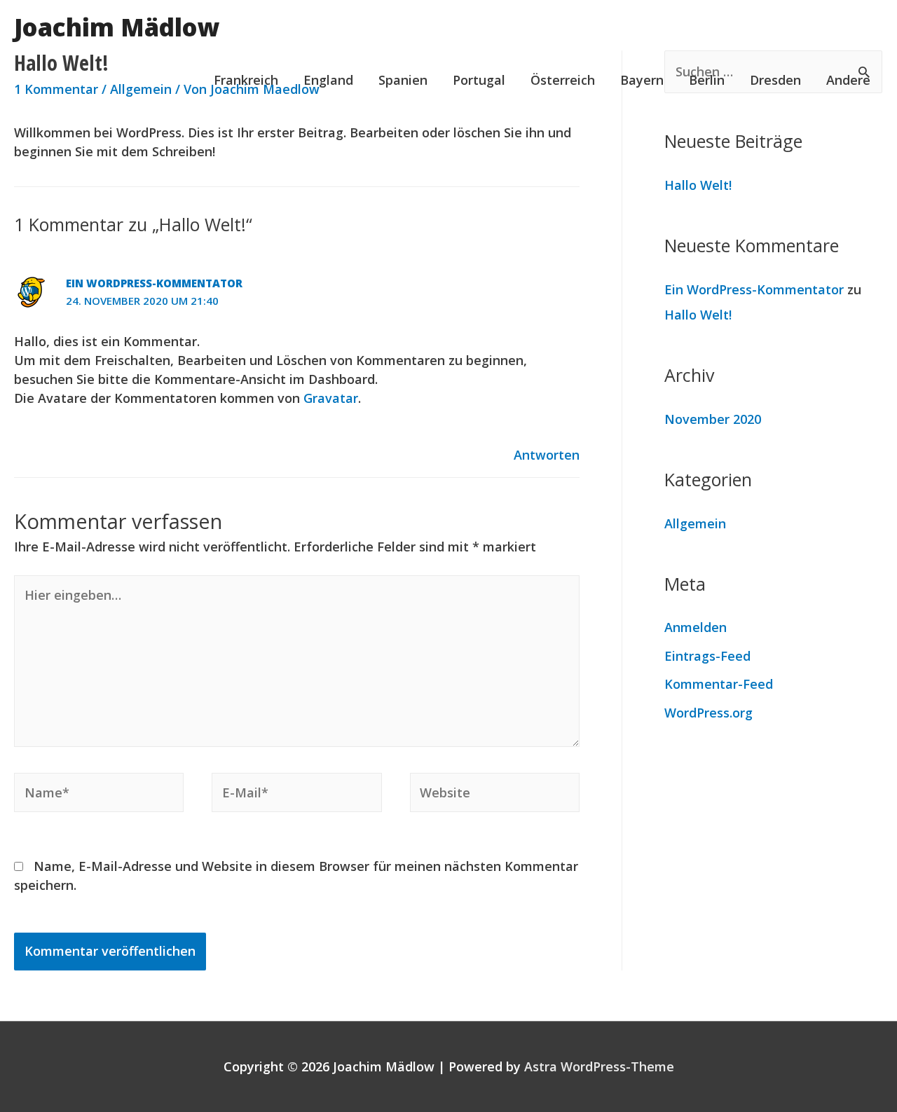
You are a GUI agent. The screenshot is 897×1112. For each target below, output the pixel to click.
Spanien (402, 79)
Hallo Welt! (698, 185)
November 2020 (712, 419)
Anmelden (695, 627)
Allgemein (695, 523)
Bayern (642, 79)
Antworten (547, 454)
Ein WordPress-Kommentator (154, 283)
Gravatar (330, 398)
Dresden (775, 79)
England (328, 79)
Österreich (562, 79)
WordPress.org (708, 712)
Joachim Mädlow (117, 27)
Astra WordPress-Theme (599, 1066)
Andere (848, 79)
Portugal (479, 79)
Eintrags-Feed (707, 655)
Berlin (707, 79)
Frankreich (246, 79)
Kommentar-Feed (718, 683)
